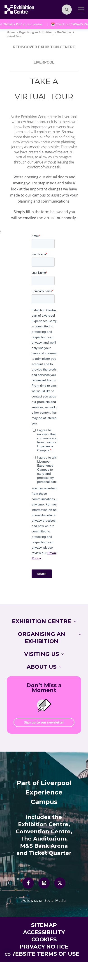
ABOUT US (42, 667)
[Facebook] (28, 882)
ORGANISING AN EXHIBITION (41, 637)
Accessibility (44, 932)
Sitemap (44, 925)
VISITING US (41, 654)
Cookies (44, 939)
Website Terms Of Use (44, 954)
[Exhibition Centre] (19, 9)
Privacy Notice (44, 946)
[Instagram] (44, 882)
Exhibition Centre (41, 621)
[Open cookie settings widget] (7, 954)
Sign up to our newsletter (44, 722)
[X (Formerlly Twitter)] (59, 882)
